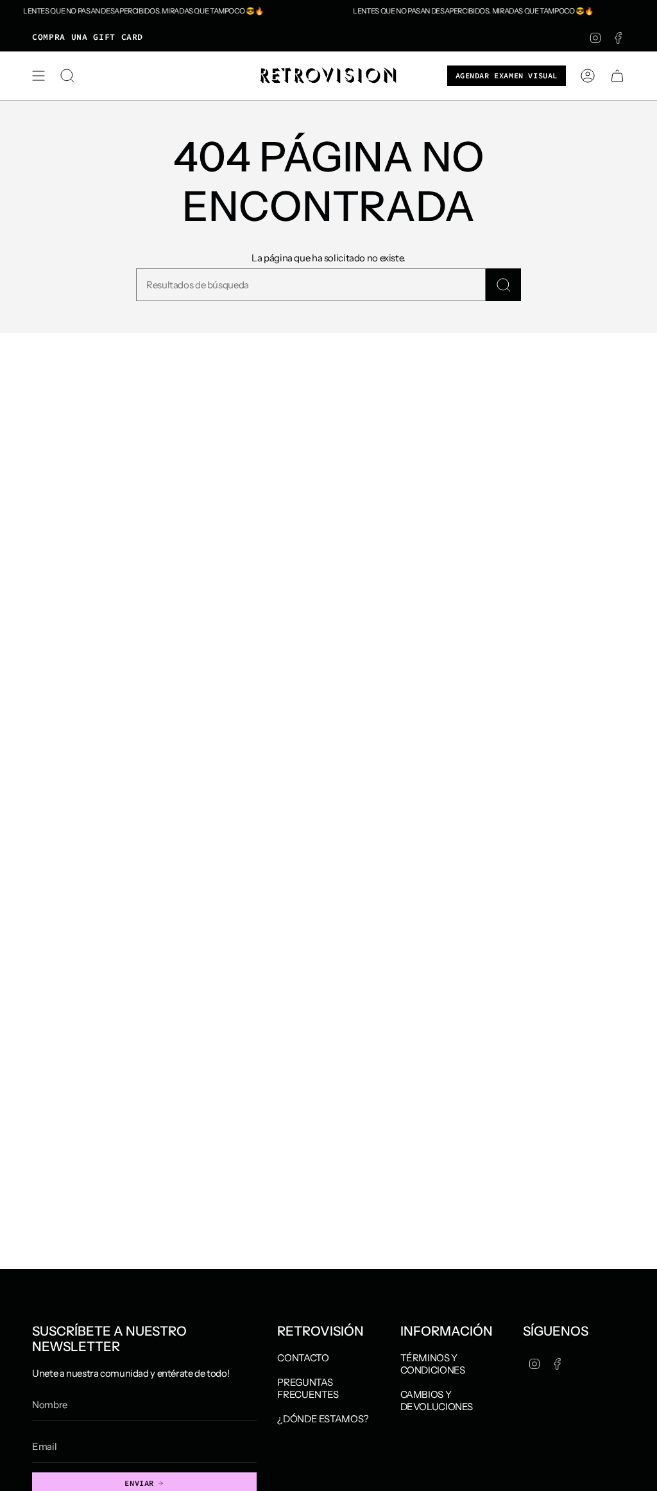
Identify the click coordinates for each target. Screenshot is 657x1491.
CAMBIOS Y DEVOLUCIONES (437, 1400)
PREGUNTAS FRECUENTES (307, 1388)
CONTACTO (302, 1358)
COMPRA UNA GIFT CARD (87, 36)
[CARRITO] (617, 76)
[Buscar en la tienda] (503, 284)
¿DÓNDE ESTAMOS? (322, 1419)
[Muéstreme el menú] (38, 76)
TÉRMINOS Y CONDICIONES (432, 1364)
